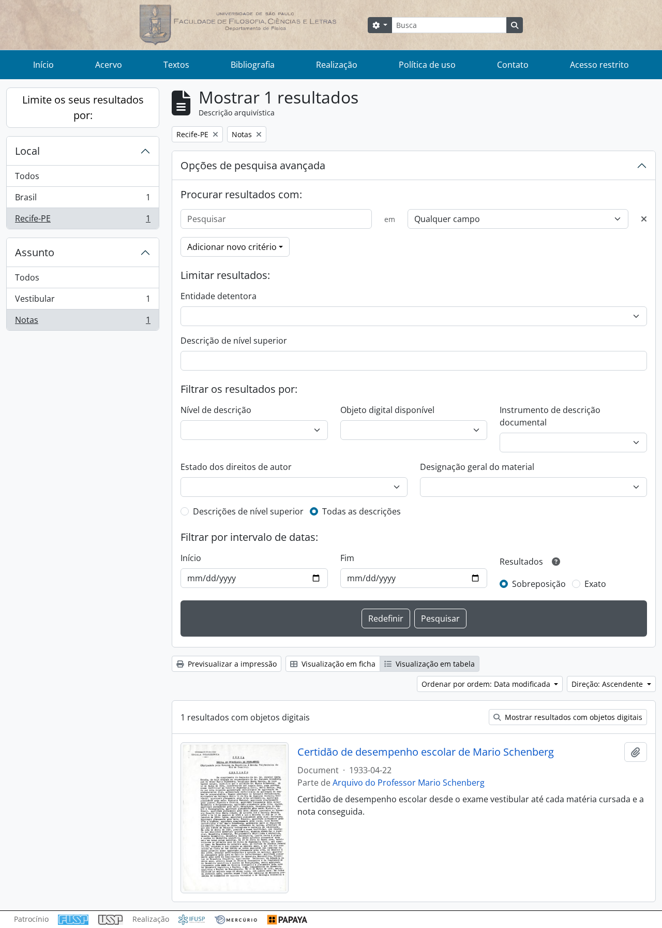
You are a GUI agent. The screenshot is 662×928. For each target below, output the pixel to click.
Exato (595, 584)
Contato (513, 64)
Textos (176, 64)
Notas (82, 322)
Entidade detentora (218, 296)
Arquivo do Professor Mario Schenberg (409, 782)
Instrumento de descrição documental (550, 416)
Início (43, 64)
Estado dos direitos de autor (236, 467)
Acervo (108, 64)
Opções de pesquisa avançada (252, 165)
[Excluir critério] (644, 219)
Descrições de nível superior (248, 511)
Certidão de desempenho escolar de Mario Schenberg (425, 752)
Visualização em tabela (434, 664)
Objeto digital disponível (387, 410)
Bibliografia (253, 64)
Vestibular (82, 301)
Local (27, 151)
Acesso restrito (599, 64)
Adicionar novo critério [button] (232, 247)
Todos (27, 176)
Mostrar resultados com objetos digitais (572, 717)
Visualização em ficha (337, 664)
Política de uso (427, 64)
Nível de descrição (215, 410)
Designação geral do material (477, 467)
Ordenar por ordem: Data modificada (487, 684)
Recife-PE (82, 221)
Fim (347, 558)
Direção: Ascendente (608, 684)
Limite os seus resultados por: (83, 107)
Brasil (82, 200)
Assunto (34, 252)
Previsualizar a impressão (231, 664)
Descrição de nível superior (233, 340)
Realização (336, 64)
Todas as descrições (361, 511)
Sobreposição (539, 584)
